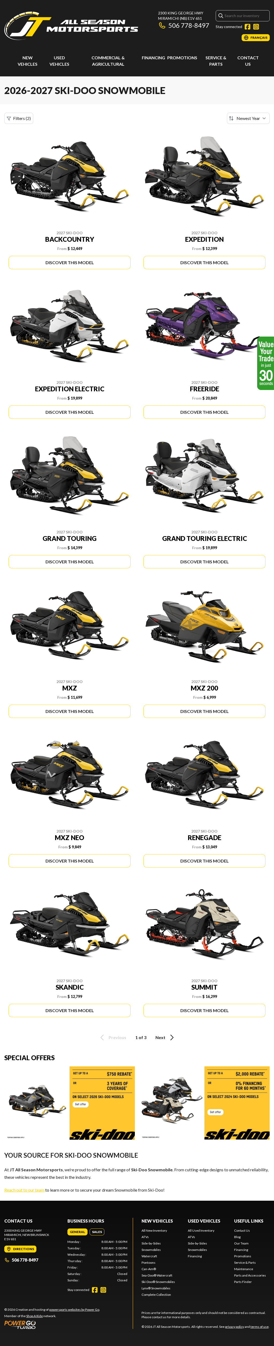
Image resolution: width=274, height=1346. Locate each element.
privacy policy (234, 1327)
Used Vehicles (204, 1220)
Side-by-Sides (151, 1243)
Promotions (182, 57)
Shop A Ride (34, 1316)
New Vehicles (157, 1220)
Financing (153, 57)
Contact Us (242, 1230)
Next (160, 1037)
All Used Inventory (201, 1230)
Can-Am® (149, 1269)
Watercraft (149, 1256)
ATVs (145, 1237)
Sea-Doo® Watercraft (157, 1275)
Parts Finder (243, 1282)
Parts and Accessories (250, 1275)
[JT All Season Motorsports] (71, 26)
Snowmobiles (151, 1250)
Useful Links (248, 1220)
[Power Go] (52, 1324)
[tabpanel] (97, 1261)
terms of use (259, 1327)
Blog (237, 1237)
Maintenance (243, 1269)
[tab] (77, 1231)
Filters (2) (22, 118)
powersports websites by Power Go (74, 1310)
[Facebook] (247, 27)
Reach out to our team (24, 1189)
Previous (117, 1037)
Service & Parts (245, 1263)
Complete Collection (156, 1295)
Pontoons (148, 1263)
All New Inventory (154, 1230)
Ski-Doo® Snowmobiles (158, 1282)
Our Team (241, 1243)
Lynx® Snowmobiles (156, 1288)
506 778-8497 (188, 25)
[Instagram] (256, 27)
